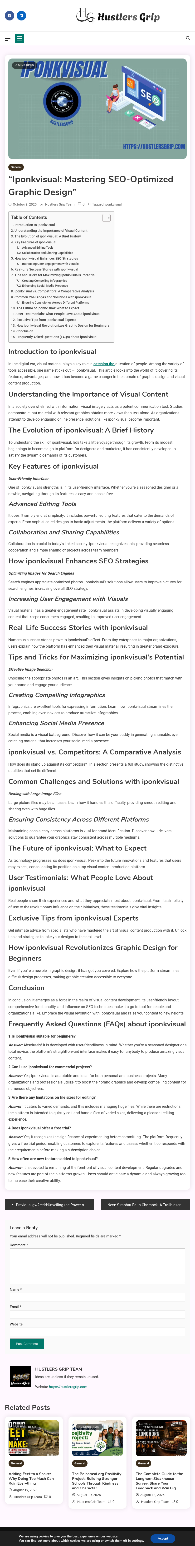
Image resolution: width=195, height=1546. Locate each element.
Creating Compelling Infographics (44, 280)
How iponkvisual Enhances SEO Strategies (46, 258)
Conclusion (24, 331)
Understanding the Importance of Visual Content (51, 231)
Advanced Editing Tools (38, 247)
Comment (19, 1245)
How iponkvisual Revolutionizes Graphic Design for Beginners (62, 326)
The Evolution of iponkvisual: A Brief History (48, 236)
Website (16, 1324)
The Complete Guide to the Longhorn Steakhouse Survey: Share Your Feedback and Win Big (159, 1481)
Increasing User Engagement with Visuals (50, 264)
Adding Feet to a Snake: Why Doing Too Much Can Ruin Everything (31, 1479)
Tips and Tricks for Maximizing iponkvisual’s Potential (55, 275)
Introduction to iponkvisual (35, 225)
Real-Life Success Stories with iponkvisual (46, 269)
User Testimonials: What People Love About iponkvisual (58, 314)
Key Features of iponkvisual (35, 242)
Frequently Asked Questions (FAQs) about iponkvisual (57, 337)
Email (15, 1307)
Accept (163, 1538)
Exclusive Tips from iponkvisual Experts (46, 320)
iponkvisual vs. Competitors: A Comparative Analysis (54, 291)
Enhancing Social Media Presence (45, 285)
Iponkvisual (113, 204)
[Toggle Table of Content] (104, 218)
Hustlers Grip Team (59, 204)
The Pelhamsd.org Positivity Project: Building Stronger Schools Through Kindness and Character (96, 1481)
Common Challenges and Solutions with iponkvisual (54, 297)
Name (16, 1289)
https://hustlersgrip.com (68, 1387)
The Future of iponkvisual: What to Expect (47, 308)
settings (137, 1541)
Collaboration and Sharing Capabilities (47, 253)
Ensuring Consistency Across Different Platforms (55, 302)
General (16, 167)
